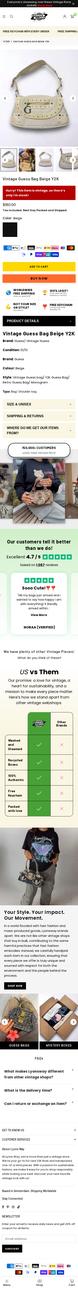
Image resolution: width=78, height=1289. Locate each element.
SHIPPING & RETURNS (25, 416)
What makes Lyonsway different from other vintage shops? (34, 1074)
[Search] (11, 16)
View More (39, 615)
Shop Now (15, 985)
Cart (72, 1285)
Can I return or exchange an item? (35, 1103)
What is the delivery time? (28, 1090)
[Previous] (5, 98)
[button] (72, 16)
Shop (39, 1285)
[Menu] (4, 16)
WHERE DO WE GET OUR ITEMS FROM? (33, 430)
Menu (6, 1285)
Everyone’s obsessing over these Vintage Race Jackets (39, 3)
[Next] (73, 98)
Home (6, 41)
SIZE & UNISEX (19, 404)
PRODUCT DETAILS (23, 321)
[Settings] (64, 16)
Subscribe (12, 1248)
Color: (12, 218)
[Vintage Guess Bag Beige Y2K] (27, 160)
